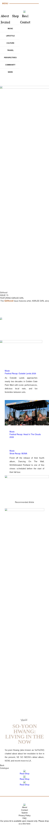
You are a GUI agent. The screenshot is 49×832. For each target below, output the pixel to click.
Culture (10, 43)
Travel (10, 50)
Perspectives (10, 58)
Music (10, 29)
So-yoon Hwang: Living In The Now (24, 734)
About (5, 16)
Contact (25, 22)
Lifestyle (10, 36)
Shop (15, 16)
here (28, 824)
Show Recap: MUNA (18, 453)
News (10, 72)
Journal (5, 22)
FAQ (24, 818)
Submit (24, 813)
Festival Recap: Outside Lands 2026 (20, 373)
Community (10, 65)
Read (25, 16)
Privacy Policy (24, 815)
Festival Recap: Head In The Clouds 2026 (25, 435)
